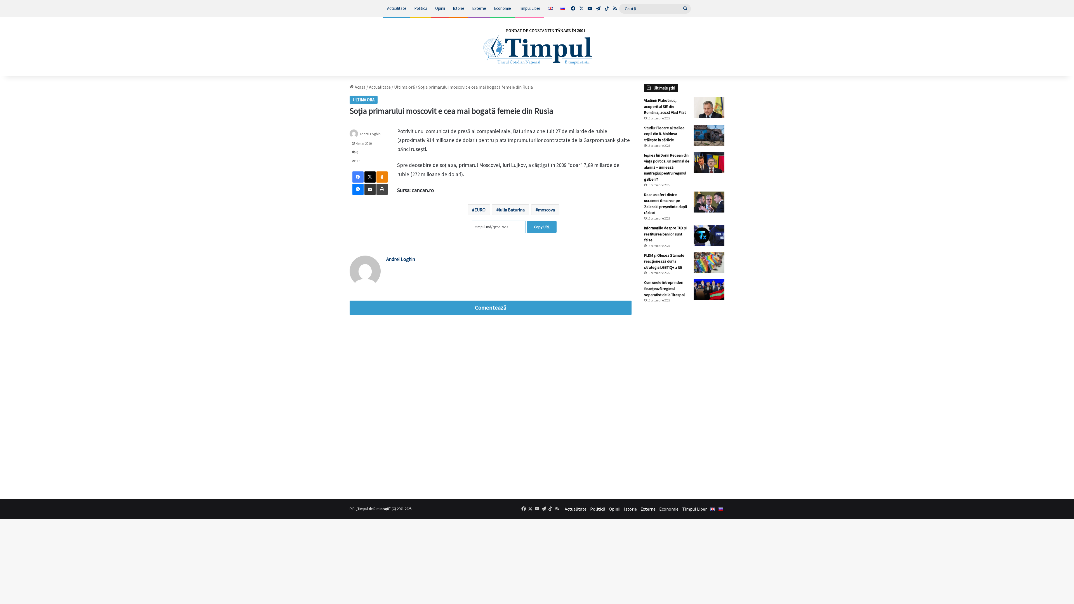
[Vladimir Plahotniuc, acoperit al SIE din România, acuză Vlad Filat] (709, 107)
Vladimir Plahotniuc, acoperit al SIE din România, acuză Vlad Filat (665, 106)
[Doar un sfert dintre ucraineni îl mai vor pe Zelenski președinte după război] (709, 202)
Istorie (458, 8)
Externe (479, 8)
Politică (420, 8)
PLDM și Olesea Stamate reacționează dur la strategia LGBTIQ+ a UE (664, 261)
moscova (546, 210)
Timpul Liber (529, 8)
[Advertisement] (684, 401)
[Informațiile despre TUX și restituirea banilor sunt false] (709, 235)
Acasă (360, 87)
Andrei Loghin (370, 133)
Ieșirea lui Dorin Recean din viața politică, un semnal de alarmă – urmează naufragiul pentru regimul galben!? (666, 167)
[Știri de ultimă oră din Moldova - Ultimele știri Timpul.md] (537, 46)
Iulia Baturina (512, 210)
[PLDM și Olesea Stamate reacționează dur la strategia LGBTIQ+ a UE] (709, 262)
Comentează (490, 307)
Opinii (440, 8)
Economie (502, 8)
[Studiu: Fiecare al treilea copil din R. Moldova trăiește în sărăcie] (709, 135)
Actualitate (396, 8)
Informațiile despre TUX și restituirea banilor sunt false (665, 233)
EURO (480, 210)
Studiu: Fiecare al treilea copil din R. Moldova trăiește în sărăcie (664, 133)
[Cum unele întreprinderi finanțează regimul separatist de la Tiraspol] (709, 289)
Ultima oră (404, 87)
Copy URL (542, 226)
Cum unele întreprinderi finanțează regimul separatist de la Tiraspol (664, 288)
